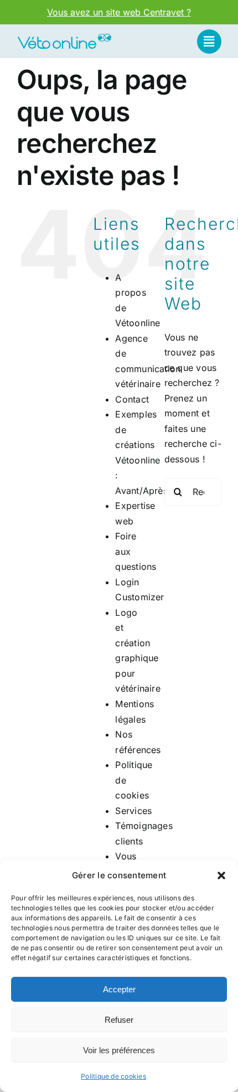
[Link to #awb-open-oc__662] (209, 41)
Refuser (119, 1019)
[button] (221, 875)
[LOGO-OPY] (64, 37)
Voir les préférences (119, 1050)
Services (133, 810)
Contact (132, 399)
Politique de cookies (113, 1076)
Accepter (119, 989)
